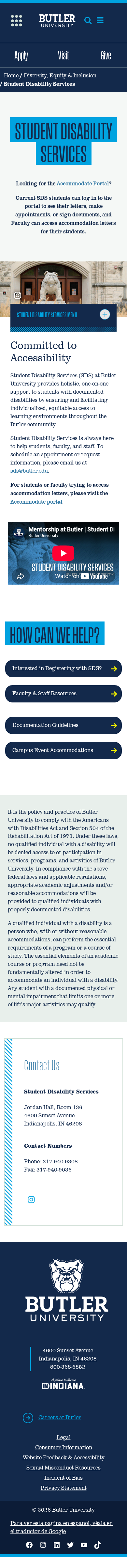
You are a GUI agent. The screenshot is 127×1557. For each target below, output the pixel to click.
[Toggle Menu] (105, 314)
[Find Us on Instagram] (31, 1201)
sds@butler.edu (29, 470)
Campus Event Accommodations (52, 750)
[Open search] (88, 20)
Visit (63, 55)
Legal (64, 1437)
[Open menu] (100, 20)
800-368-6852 (67, 1366)
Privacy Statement (64, 1488)
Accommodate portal (36, 501)
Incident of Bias (63, 1477)
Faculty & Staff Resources (44, 693)
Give (106, 55)
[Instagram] (17, 296)
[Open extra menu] (16, 20)
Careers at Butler (59, 1417)
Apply (21, 55)
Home (11, 75)
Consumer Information (63, 1447)
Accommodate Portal (83, 183)
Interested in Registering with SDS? (57, 668)
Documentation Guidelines (45, 725)
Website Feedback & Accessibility (64, 1457)
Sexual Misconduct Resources (63, 1467)
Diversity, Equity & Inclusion (60, 75)
